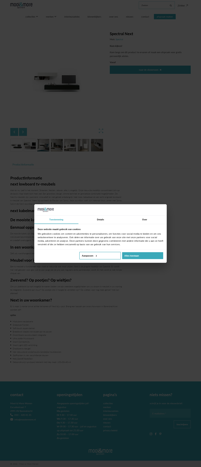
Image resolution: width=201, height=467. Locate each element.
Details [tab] (100, 219)
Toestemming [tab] (56, 219)
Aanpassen (87, 255)
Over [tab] (144, 219)
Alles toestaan (131, 255)
